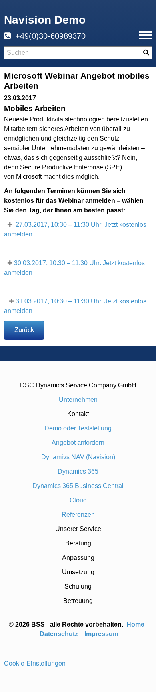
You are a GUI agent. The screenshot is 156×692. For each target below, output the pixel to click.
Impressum (101, 634)
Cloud (78, 500)
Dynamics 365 (78, 471)
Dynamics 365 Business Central (78, 485)
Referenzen (78, 514)
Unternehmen (78, 399)
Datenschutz (59, 634)
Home (136, 624)
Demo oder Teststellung (78, 428)
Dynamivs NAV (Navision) (78, 457)
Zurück (24, 330)
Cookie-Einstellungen (35, 663)
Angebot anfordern (78, 442)
